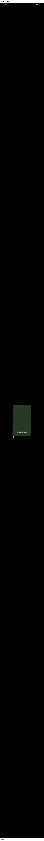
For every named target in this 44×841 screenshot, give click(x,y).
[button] (42, 1)
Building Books (6, 1)
